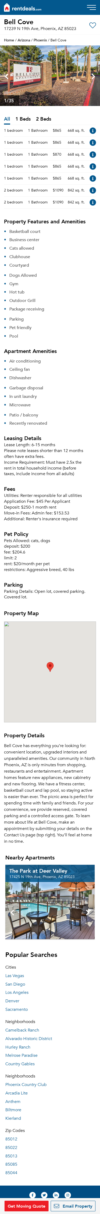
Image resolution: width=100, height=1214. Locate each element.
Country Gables (20, 1064)
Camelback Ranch (22, 1030)
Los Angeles (17, 992)
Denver (12, 1001)
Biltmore (13, 1110)
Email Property (76, 1205)
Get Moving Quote (26, 1205)
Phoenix (40, 40)
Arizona (24, 40)
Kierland (13, 1118)
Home (9, 40)
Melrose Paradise (21, 1055)
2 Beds (43, 119)
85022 (11, 1147)
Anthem (13, 1101)
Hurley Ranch (17, 1047)
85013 (11, 1156)
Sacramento (16, 1009)
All (7, 119)
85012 (11, 1139)
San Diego (15, 984)
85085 (11, 1164)
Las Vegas (14, 975)
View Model (93, 130)
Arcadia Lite (16, 1093)
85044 (11, 1172)
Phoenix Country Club (26, 1084)
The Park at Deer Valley (38, 870)
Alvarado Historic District (28, 1038)
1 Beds (23, 119)
